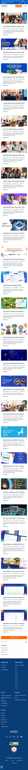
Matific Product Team (7, 105)
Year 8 (16, 683)
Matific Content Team (7, 28)
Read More (5, 35)
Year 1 (16, 667)
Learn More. (3, 3)
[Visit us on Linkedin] (17, 736)
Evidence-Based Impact (20, 695)
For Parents (3, 667)
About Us (3, 713)
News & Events (22, 442)
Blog (16, 697)
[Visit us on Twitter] (14, 736)
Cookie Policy (20, 760)
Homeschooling (4, 669)
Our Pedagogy (4, 703)
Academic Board (4, 726)
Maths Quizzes (4, 705)
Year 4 (16, 674)
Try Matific (18, 6)
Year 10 (16, 688)
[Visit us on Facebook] (6, 736)
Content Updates (4, 654)
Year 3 (16, 672)
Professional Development (21, 699)
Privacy (6, 760)
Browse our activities (19, 665)
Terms (12, 760)
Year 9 (16, 685)
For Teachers (4, 665)
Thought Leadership (5, 650)
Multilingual (3, 701)
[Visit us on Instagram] (10, 736)
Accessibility (14, 763)
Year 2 (16, 669)
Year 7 (16, 681)
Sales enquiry (4, 722)
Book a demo (4, 719)
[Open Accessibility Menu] (1, 767)
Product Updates (4, 648)
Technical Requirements (6, 695)
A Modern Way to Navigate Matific (12, 285)
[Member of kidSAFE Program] (14, 743)
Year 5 (16, 676)
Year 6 (16, 679)
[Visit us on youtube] (21, 736)
